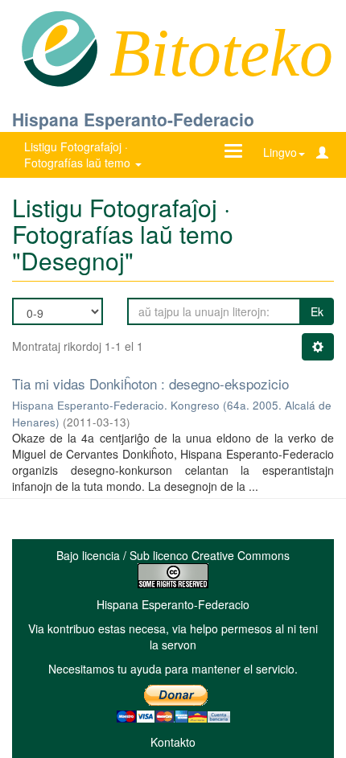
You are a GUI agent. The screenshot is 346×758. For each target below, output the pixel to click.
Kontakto (173, 742)
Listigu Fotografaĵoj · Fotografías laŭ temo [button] (79, 154)
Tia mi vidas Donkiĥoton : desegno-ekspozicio (150, 383)
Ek (317, 311)
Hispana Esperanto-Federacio (133, 119)
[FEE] (59, 47)
